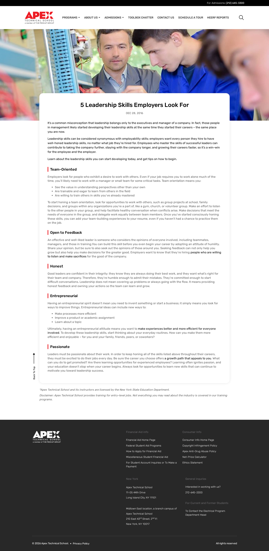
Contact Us (165, 17)
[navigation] (154, 492)
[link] (46, 437)
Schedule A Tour (190, 17)
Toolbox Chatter (140, 17)
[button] (238, 17)
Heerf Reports (218, 17)
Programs (69, 17)
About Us (91, 17)
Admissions (112, 17)
